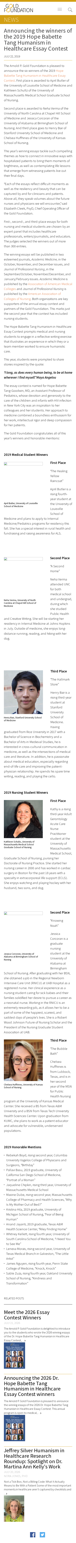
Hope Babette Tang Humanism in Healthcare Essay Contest (35, 75)
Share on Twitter (49, 1540)
